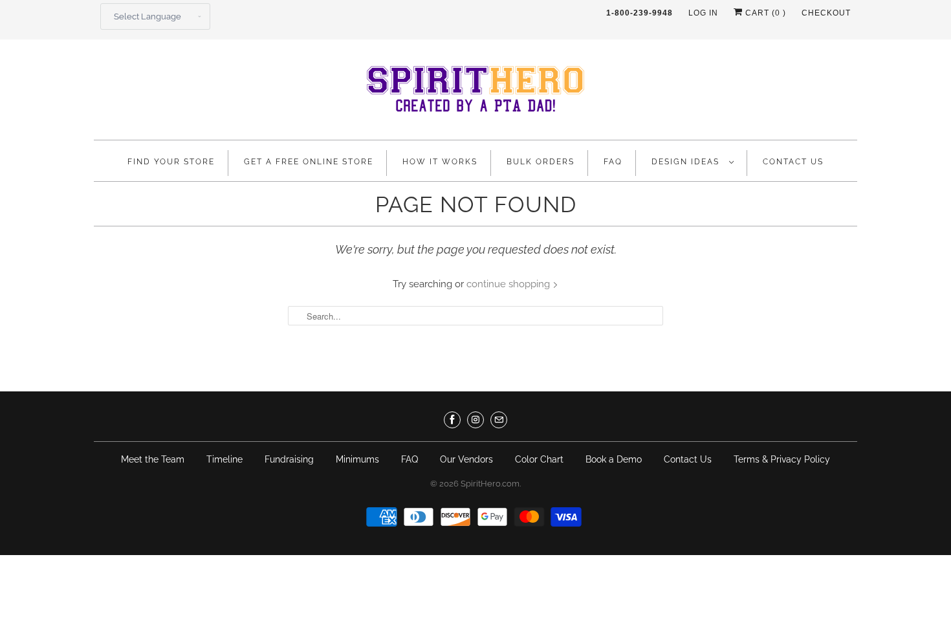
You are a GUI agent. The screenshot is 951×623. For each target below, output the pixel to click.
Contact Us (793, 161)
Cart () (764, 12)
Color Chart (539, 459)
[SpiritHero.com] (475, 93)
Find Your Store (171, 161)
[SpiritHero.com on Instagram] (475, 419)
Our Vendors (466, 459)
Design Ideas (687, 161)
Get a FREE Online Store (308, 161)
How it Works (439, 161)
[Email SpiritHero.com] (498, 419)
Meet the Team (152, 459)
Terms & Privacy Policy (782, 459)
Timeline (224, 459)
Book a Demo (613, 459)
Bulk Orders (540, 161)
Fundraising (289, 459)
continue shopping (509, 284)
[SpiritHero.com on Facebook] (452, 419)
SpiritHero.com (490, 483)
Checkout (826, 12)
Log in (703, 12)
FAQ (613, 161)
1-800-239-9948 (639, 12)
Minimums (357, 459)
